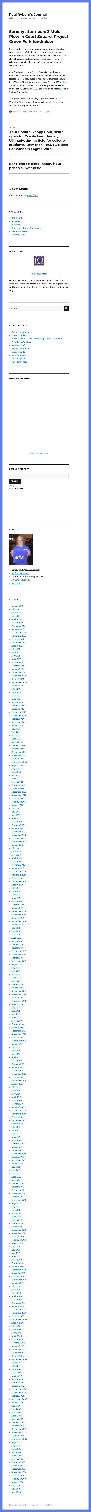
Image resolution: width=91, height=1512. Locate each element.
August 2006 (17, 1402)
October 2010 (17, 1236)
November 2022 (18, 755)
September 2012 (18, 1160)
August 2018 (17, 924)
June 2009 (16, 1289)
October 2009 (17, 1276)
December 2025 (18, 632)
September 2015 (18, 1041)
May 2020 (16, 855)
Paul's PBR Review (20, 231)
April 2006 (16, 1416)
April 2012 (16, 1177)
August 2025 (17, 646)
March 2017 (16, 981)
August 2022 (17, 765)
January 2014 (17, 1107)
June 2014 (15, 1090)
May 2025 (15, 656)
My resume (16, 583)
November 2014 (18, 1074)
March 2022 (17, 782)
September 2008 (19, 1319)
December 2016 (18, 991)
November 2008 (19, 1313)
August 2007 (17, 1362)
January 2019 (17, 908)
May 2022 (15, 775)
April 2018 (16, 938)
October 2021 (17, 798)
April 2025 (16, 659)
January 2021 (17, 828)
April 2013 (16, 1137)
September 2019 (18, 881)
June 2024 (16, 692)
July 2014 (15, 1087)
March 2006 (17, 1419)
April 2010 (16, 1256)
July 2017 (15, 968)
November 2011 (18, 1193)
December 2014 (18, 1070)
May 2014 (15, 1094)
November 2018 (18, 914)
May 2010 (15, 1253)
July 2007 (15, 1366)
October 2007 (17, 1356)
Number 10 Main (39, 274)
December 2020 (18, 831)
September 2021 (18, 802)
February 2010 (18, 1263)
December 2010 (18, 1230)
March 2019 (16, 901)
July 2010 (15, 1246)
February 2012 (18, 1183)
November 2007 (18, 1353)
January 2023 (17, 749)
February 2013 (18, 1143)
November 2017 (18, 954)
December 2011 (18, 1190)
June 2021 (15, 812)
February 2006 (18, 1422)
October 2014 (17, 1077)
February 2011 (17, 1223)
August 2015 (17, 1044)
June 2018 (15, 931)
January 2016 (17, 1027)
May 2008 (16, 1333)
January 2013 (17, 1147)
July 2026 (15, 609)
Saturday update (19, 362)
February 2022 (18, 785)
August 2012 (17, 1163)
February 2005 (18, 1462)
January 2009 (17, 1306)
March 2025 (17, 662)
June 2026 (16, 612)
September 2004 (19, 1479)
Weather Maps (44, 453)
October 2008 (17, 1316)
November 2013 (18, 1114)
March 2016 (16, 1021)
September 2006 (19, 1399)
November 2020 (18, 835)
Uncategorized (46, 111)
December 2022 (18, 752)
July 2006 (15, 1406)
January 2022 (17, 788)
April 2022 (16, 778)
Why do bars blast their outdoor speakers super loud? (37, 338)
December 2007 (18, 1349)
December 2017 (18, 951)
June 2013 (15, 1130)
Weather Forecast (34, 453)
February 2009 (18, 1303)
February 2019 (18, 905)
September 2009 (19, 1280)
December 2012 (18, 1150)
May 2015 (15, 1054)
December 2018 (18, 911)
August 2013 (17, 1124)
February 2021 (18, 825)
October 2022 (17, 758)
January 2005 (17, 1465)
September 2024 (19, 682)
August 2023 (17, 725)
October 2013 (17, 1117)
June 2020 (16, 851)
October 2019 (17, 878)
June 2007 (16, 1369)
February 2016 (18, 1024)
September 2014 (18, 1080)
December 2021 (18, 792)
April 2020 (16, 858)
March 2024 (17, 702)
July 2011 (15, 1206)
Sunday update (18, 358)
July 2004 (15, 1485)
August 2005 (17, 1442)
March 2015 (16, 1060)
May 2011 (15, 1213)
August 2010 (17, 1243)
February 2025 (18, 666)
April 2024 (16, 699)
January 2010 (17, 1266)
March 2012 (16, 1180)
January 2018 (17, 948)
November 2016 (18, 994)
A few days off (18, 345)
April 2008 (16, 1336)
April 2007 (16, 1376)
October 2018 (17, 918)
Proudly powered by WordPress (40, 1505)
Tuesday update (19, 335)
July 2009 (15, 1286)
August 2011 (16, 1203)
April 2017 (16, 978)
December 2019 (18, 871)
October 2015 (17, 1037)
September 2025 (19, 642)
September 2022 (19, 762)
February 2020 (18, 865)
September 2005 (19, 1439)
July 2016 (15, 1007)
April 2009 (16, 1296)
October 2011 (17, 1197)
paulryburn (17, 111)
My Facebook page (20, 573)
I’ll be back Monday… (21, 342)
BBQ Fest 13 (16, 225)
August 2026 (17, 606)
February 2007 (18, 1382)
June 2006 (16, 1409)
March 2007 (17, 1379)
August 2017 (17, 964)
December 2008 (18, 1309)
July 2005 (15, 1445)
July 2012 (15, 1167)
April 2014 (16, 1097)
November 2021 (18, 795)
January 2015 (17, 1067)
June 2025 (15, 652)
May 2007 (16, 1372)
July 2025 (15, 649)
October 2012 (17, 1157)
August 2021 (17, 805)
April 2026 (16, 619)
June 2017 (15, 971)
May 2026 (16, 616)
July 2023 (15, 729)
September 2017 (18, 961)
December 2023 (18, 712)
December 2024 (18, 672)
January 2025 (17, 669)
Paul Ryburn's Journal (28, 14)
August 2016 (17, 1004)
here (61, 89)
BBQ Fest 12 (16, 221)
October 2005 (17, 1435)
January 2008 (17, 1346)
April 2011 (16, 1216)
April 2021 (16, 818)
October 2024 (17, 679)
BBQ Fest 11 (16, 218)
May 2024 (16, 695)
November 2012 (18, 1153)
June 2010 (15, 1250)
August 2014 (17, 1084)
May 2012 (15, 1173)
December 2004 (18, 1469)
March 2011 (16, 1220)
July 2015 (15, 1047)
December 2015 (18, 1031)
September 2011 (18, 1200)
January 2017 (17, 987)
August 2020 (17, 845)
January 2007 (17, 1386)
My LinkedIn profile (21, 580)
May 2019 (15, 895)
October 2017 (17, 958)
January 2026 (17, 629)
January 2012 (17, 1187)
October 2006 (17, 1396)
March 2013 (16, 1140)
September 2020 (19, 841)
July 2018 (15, 928)
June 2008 (16, 1329)
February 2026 (18, 626)
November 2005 (18, 1432)
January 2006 (17, 1426)
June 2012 (15, 1170)
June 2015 (15, 1051)
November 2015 (18, 1034)
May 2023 (15, 735)
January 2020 (17, 868)
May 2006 (16, 1412)
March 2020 (17, 861)
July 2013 (15, 1127)
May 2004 (16, 1492)
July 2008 (15, 1326)
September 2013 (18, 1120)
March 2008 (17, 1339)
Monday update (18, 355)
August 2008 (17, 1323)
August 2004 (17, 1482)
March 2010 (17, 1260)
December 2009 (18, 1270)
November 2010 (18, 1233)
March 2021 (16, 822)
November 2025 (18, 636)
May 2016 (15, 1014)
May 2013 (15, 1133)
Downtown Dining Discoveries (26, 228)
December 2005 (18, 1429)
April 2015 (16, 1057)
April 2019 (16, 898)
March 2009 (17, 1299)
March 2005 (17, 1459)
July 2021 (15, 808)
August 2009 (17, 1283)
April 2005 (16, 1455)
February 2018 (18, 944)
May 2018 (15, 934)
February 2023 (18, 745)
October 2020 (17, 838)
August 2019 (17, 885)
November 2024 (18, 676)
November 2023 (18, 715)
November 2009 (19, 1273)
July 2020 (15, 848)
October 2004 (17, 1475)
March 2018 (17, 941)
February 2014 (18, 1104)
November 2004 (19, 1472)
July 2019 (15, 888)
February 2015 (17, 1064)
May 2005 (16, 1452)
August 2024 (17, 685)
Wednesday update (20, 332)
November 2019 (18, 875)
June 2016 (15, 1011)
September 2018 (18, 921)
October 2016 (17, 997)
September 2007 (19, 1359)
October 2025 (17, 639)
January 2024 (17, 709)
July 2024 (15, 689)
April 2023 (16, 739)
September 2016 (18, 1001)
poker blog (32, 195)
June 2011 (15, 1210)
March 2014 (16, 1100)
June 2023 (15, 732)
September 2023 (19, 722)
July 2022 (15, 768)
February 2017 (17, 984)
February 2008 (18, 1343)
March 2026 (17, 622)
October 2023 (17, 719)
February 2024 (18, 705)
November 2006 (19, 1392)
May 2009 (16, 1293)
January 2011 (17, 1226)
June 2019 (15, 891)
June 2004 (16, 1489)
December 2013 (18, 1110)
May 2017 (15, 974)
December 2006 (18, 1389)
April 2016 (16, 1017)
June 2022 (16, 772)
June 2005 (16, 1449)
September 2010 (18, 1240)
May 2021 (15, 815)
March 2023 (17, 742)
